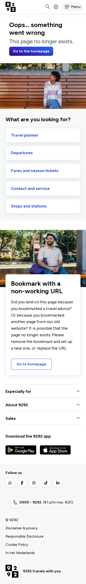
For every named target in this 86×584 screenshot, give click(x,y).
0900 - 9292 (30, 502)
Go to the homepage (31, 51)
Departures (22, 153)
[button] (72, 7)
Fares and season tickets (34, 170)
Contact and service (30, 188)
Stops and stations (29, 206)
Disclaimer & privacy (22, 528)
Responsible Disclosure (25, 536)
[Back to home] (11, 7)
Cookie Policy (17, 544)
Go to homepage (31, 364)
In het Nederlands (20, 553)
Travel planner (25, 135)
